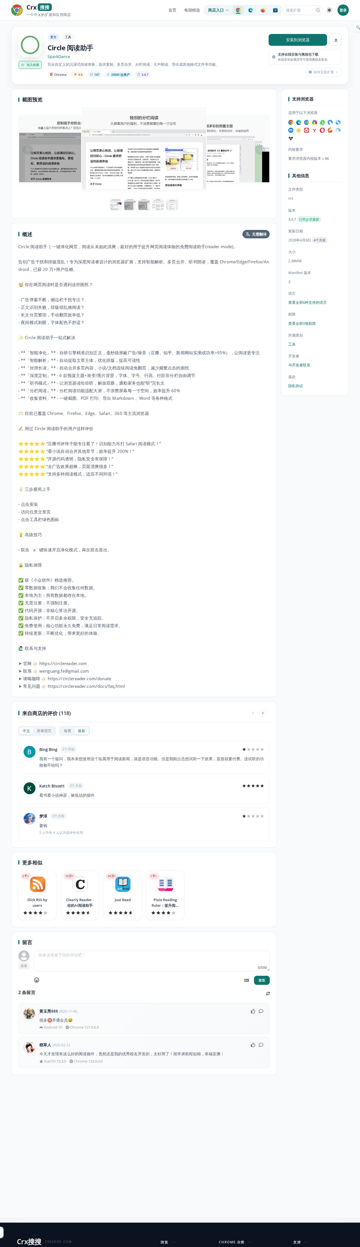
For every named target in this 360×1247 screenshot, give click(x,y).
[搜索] (318, 10)
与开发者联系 (299, 364)
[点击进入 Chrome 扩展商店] (238, 10)
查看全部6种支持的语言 (307, 302)
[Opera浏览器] (322, 130)
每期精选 (192, 10)
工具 (68, 37)
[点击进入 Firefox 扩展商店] (263, 10)
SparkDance (59, 57)
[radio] (26, 730)
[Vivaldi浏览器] (306, 130)
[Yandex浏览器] (314, 130)
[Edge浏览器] (298, 122)
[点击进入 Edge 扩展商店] (250, 10)
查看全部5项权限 (302, 323)
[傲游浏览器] (290, 130)
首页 (172, 10)
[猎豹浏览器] (330, 130)
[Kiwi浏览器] (338, 130)
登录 (343, 10)
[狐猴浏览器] (290, 138)
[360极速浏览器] (314, 122)
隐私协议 (295, 385)
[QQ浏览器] (330, 122)
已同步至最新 (309, 219)
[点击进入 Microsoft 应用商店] (275, 10)
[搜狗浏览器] (338, 122)
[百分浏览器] (306, 122)
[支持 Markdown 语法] (246, 980)
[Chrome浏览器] (290, 122)
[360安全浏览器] (322, 122)
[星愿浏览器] (298, 130)
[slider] (253, 749)
